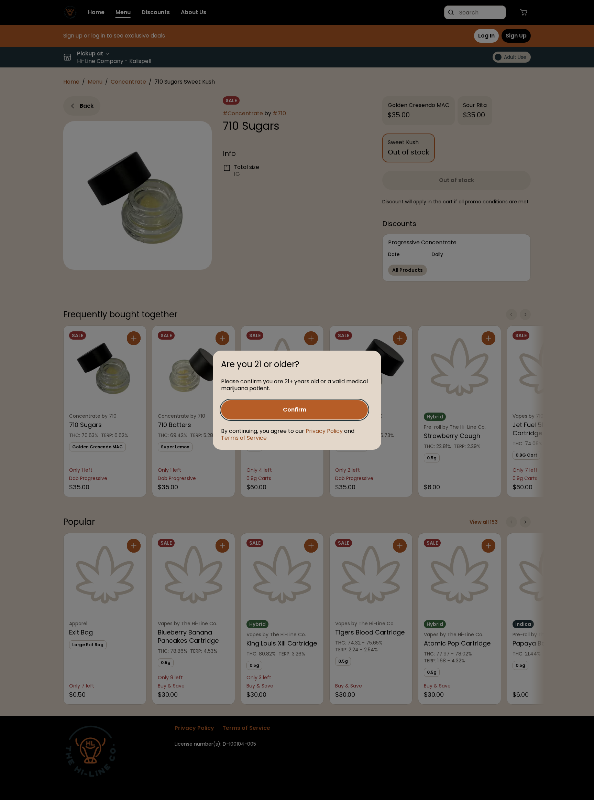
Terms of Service (244, 438)
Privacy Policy (324, 431)
